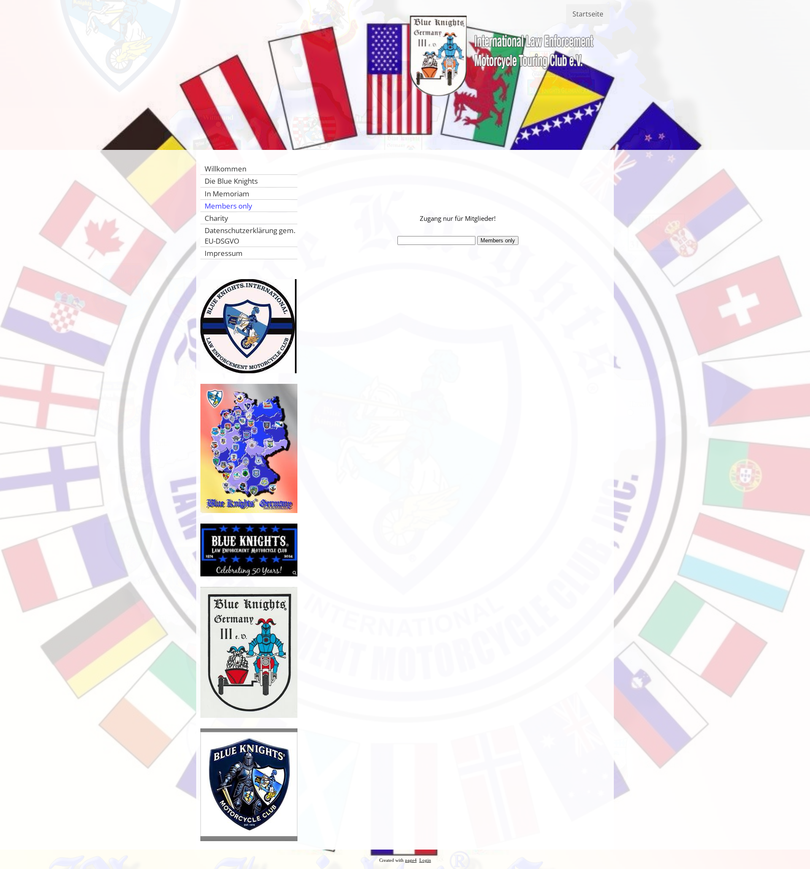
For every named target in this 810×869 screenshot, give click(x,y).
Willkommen (225, 169)
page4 (411, 860)
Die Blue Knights (231, 181)
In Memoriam (227, 193)
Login (425, 860)
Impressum (224, 253)
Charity (216, 218)
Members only (228, 206)
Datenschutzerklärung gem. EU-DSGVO (250, 235)
